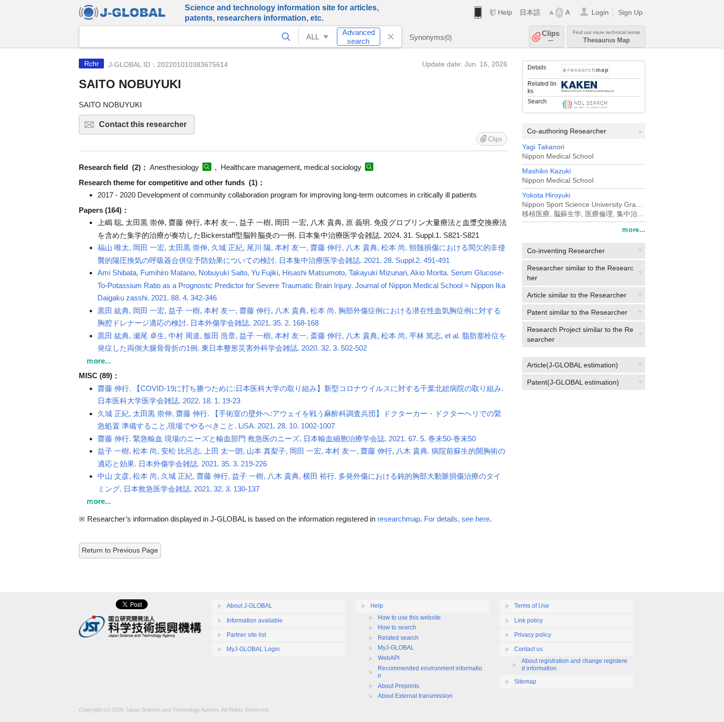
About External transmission (415, 695)
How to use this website (409, 617)
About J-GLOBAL (249, 605)
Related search (398, 637)
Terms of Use (531, 605)
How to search (397, 627)
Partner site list (246, 634)
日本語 (530, 12)
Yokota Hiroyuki (546, 195)
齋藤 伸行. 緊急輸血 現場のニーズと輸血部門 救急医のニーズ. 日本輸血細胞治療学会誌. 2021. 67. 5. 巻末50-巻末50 (287, 438)
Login (600, 12)
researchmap (398, 519)
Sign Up (630, 12)
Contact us (528, 649)
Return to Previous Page (120, 550)
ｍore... (633, 229)
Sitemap (525, 681)
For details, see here (457, 519)
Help (505, 12)
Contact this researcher (147, 127)
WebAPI (388, 658)
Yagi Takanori (543, 147)
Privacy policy (532, 634)
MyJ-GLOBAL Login (253, 649)
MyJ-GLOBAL (396, 647)
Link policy (528, 620)
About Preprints (398, 686)
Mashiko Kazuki (546, 171)
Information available (255, 620)
